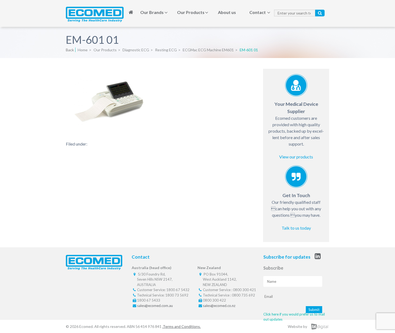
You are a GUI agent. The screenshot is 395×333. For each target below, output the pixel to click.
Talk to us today (296, 227)
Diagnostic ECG (136, 50)
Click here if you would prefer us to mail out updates (294, 317)
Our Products (190, 12)
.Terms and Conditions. (181, 326)
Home (131, 12)
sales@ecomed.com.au (155, 305)
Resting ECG (166, 50)
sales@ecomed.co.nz (219, 305)
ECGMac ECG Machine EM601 (208, 50)
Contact (257, 12)
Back (70, 50)
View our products (296, 156)
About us (227, 12)
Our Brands (152, 12)
